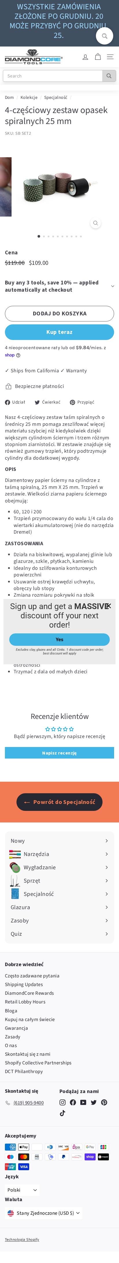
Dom (9, 97)
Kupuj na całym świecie (30, 1019)
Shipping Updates (24, 984)
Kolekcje (29, 97)
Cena (11, 252)
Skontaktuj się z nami (27, 1054)
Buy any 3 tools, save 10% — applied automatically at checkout (52, 286)
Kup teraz (59, 331)
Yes (59, 639)
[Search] (109, 76)
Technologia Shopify (22, 1239)
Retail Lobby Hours (25, 1001)
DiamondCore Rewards (29, 993)
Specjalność (56, 97)
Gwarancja (16, 1028)
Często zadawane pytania (32, 975)
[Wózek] (98, 57)
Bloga (11, 1010)
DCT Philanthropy (24, 1071)
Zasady (13, 1036)
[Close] (109, 606)
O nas (11, 1045)
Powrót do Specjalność (63, 801)
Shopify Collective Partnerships (38, 1062)
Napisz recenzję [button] (59, 753)
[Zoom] (95, 223)
